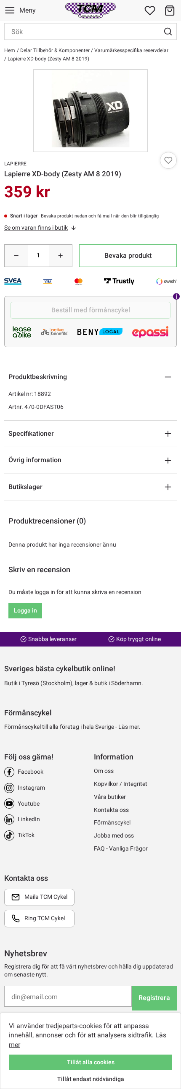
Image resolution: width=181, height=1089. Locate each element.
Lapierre (15, 164)
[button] (169, 10)
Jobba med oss (114, 835)
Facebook (30, 771)
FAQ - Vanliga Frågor (121, 848)
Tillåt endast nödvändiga (90, 1079)
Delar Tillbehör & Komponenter (54, 50)
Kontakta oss (111, 809)
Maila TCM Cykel (45, 896)
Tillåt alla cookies (90, 1062)
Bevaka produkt (128, 255)
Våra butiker (110, 796)
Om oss (104, 770)
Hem (9, 50)
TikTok (26, 835)
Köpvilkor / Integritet (120, 783)
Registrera (154, 998)
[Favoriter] (149, 10)
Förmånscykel (112, 822)
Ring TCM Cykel (44, 918)
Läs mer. (129, 726)
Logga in (25, 610)
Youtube (29, 803)
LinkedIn (29, 819)
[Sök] (168, 31)
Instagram (31, 787)
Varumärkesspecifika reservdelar (130, 50)
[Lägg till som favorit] (168, 160)
